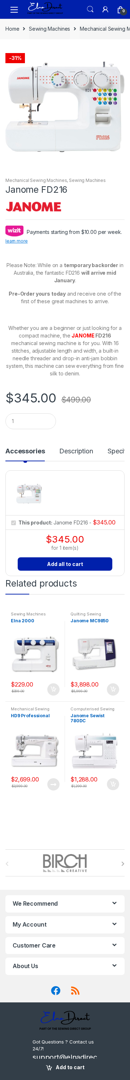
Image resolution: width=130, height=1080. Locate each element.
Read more (53, 784)
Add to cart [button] (53, 689)
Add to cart (70, 1067)
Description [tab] (76, 451)
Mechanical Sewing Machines (36, 180)
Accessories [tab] (25, 451)
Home (12, 29)
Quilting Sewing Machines (85, 616)
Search (90, 9)
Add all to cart (65, 564)
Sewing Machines (49, 29)
